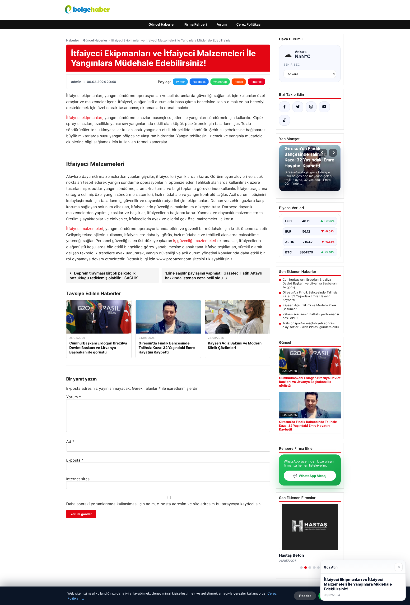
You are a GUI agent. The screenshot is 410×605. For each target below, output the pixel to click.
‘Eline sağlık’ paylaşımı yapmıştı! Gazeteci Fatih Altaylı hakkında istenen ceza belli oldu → (213, 275)
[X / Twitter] (297, 106)
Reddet (305, 596)
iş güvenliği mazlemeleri (194, 240)
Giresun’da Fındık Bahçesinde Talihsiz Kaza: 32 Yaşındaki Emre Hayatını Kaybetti (310, 296)
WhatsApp (220, 81)
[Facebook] (284, 106)
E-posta (75, 460)
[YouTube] (324, 106)
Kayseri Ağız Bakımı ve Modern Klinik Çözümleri (309, 307)
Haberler (72, 40)
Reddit (238, 81)
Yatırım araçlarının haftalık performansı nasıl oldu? (311, 316)
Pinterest (256, 81)
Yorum (73, 396)
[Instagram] (311, 106)
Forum (221, 24)
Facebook (199, 81)
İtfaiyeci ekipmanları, (84, 117)
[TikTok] (284, 120)
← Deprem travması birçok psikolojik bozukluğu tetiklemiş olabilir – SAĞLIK (104, 275)
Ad (70, 441)
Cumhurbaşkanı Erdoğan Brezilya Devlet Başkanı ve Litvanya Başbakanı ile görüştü (310, 283)
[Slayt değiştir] (301, 567)
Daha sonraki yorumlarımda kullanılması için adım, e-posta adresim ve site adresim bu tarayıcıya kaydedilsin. (163, 503)
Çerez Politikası (248, 24)
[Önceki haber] (323, 153)
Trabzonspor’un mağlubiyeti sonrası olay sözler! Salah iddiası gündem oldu (311, 325)
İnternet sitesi (78, 479)
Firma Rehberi (195, 24)
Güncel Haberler (162, 24)
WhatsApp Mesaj (309, 476)
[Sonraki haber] (333, 153)
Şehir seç (292, 64)
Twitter (180, 81)
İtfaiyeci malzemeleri (84, 228)
